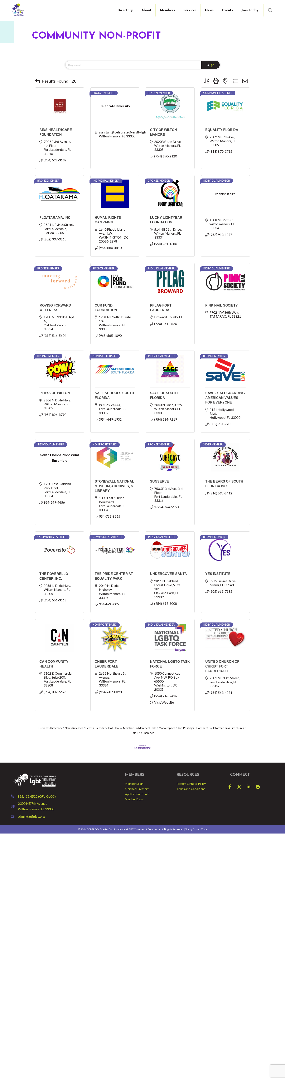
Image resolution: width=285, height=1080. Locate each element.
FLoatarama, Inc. (55, 217)
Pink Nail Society (221, 305)
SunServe (159, 481)
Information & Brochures (228, 728)
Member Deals (134, 799)
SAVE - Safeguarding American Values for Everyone (225, 397)
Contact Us (203, 728)
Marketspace (167, 728)
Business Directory (50, 728)
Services (189, 10)
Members (167, 10)
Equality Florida (221, 130)
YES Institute (218, 574)
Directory (125, 10)
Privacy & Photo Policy (191, 783)
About (146, 10)
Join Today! (250, 10)
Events (227, 10)
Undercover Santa (168, 574)
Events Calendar (96, 728)
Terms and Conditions (191, 789)
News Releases (74, 728)
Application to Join (137, 794)
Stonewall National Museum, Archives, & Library (114, 486)
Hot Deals (114, 728)
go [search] (212, 65)
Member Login (134, 783)
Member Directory (137, 789)
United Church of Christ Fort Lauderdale (222, 666)
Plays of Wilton (54, 393)
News (209, 10)
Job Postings (186, 728)
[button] (37, 81)
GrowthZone (200, 829)
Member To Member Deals (139, 728)
